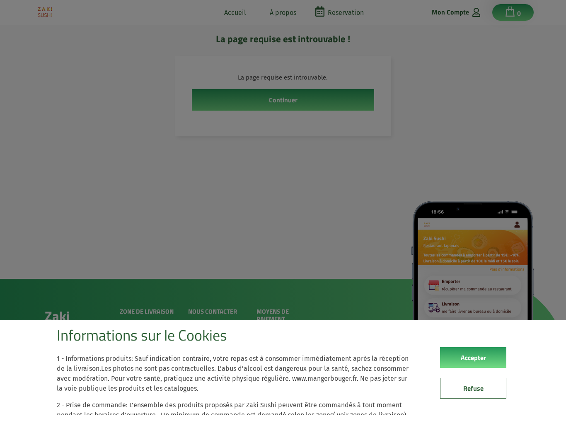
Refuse (473, 388)
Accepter (473, 358)
